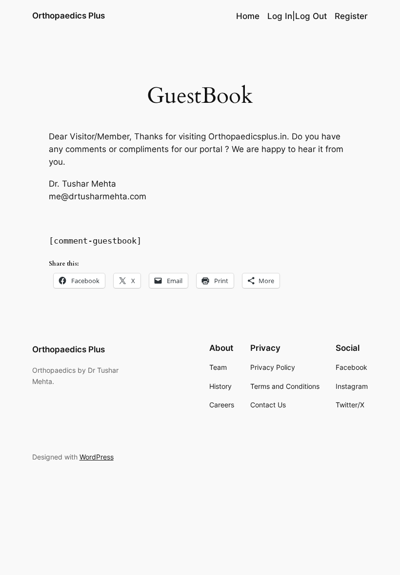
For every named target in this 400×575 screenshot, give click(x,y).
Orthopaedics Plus (68, 15)
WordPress (97, 457)
